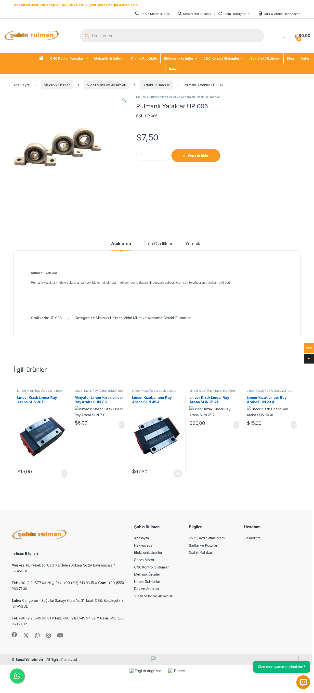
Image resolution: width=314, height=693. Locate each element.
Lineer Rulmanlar (147, 582)
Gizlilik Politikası (201, 552)
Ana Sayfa (21, 85)
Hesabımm (252, 538)
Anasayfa (141, 538)
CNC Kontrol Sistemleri (221, 58)
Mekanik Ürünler (107, 58)
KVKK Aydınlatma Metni (207, 538)
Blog (290, 58)
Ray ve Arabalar (146, 589)
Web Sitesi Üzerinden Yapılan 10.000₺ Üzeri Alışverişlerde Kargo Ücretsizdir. (75, 5)
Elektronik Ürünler (178, 58)
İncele (177, 473)
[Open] (68, 36)
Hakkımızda (143, 545)
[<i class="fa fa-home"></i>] (41, 58)
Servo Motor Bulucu (155, 14)
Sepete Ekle (197, 155)
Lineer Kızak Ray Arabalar (34, 390)
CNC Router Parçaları (67, 58)
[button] (124, 100)
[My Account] (284, 35)
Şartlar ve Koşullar (203, 545)
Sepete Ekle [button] (61, 473)
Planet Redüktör (144, 58)
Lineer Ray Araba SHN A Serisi (154, 392)
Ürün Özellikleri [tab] (158, 243)
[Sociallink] (14, 634)
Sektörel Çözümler (265, 58)
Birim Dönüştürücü (237, 14)
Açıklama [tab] (121, 243)
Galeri (305, 58)
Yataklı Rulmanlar (157, 85)
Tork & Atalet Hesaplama (282, 14)
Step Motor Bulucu (197, 14)
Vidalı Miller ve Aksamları (106, 85)
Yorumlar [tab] (194, 243)
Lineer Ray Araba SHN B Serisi (40, 392)
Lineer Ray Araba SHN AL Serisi (212, 392)
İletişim (175, 69)
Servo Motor (144, 560)
